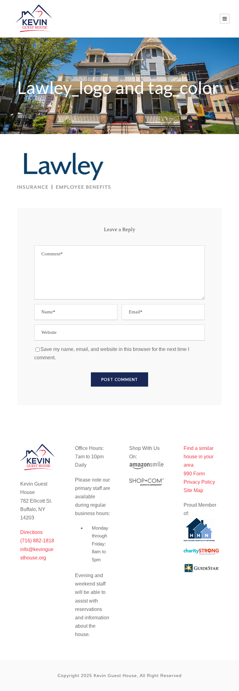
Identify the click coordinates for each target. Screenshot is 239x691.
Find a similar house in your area (198, 457)
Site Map (193, 490)
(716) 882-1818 (37, 540)
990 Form (194, 473)
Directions (31, 532)
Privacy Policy (199, 482)
